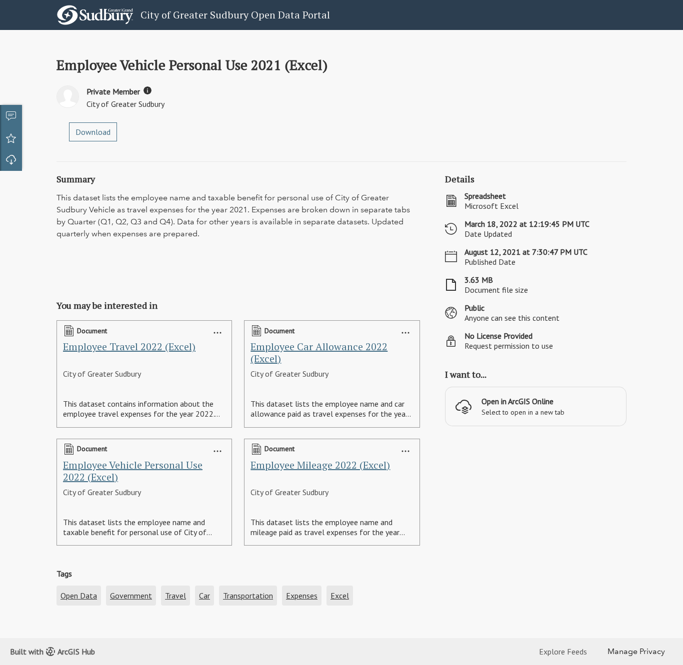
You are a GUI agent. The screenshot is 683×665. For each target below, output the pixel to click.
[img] (147, 90)
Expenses (302, 596)
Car (204, 596)
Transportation (248, 596)
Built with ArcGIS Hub (52, 652)
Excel (339, 596)
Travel (175, 596)
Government (131, 596)
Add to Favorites (11, 138)
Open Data (78, 596)
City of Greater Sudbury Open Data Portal (235, 14)
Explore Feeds (563, 652)
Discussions (11, 116)
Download (11, 160)
